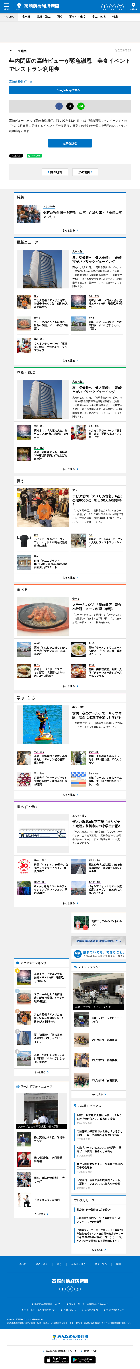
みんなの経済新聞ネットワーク (70, 1337)
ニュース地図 (18, 51)
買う (60, 16)
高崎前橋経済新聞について (47, 1304)
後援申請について (115, 1310)
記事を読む (70, 143)
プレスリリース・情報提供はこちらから (88, 1304)
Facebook (104, 7)
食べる (26, 16)
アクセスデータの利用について (39, 1310)
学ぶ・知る (99, 16)
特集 (115, 16)
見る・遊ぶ (44, 16)
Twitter (112, 7)
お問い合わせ (70, 1310)
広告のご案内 (91, 1310)
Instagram (120, 7)
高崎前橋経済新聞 (37, 6)
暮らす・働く (77, 16)
